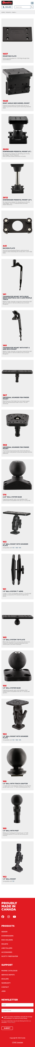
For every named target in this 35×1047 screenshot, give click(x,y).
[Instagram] (8, 916)
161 (13, 547)
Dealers (8, 7)
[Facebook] (2, 916)
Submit (7, 1028)
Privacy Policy (11, 1022)
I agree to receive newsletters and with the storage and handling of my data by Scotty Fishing (18, 1017)
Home (3, 12)
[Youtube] (14, 916)
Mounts (8, 12)
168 (17, 547)
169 (20, 547)
